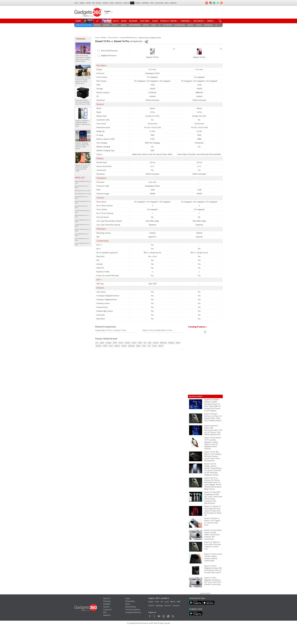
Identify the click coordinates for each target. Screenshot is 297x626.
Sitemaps (107, 601)
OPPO (105, 346)
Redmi (124, 346)
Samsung (131, 346)
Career (127, 598)
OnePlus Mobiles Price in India (82, 211)
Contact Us (107, 610)
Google (108, 343)
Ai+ (97, 343)
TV (159, 25)
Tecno (154, 346)
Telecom (106, 25)
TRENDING (80, 39)
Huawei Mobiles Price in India (82, 220)
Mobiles (97, 25)
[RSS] (221, 3)
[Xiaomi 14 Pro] (199, 51)
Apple (102, 343)
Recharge (198, 20)
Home (78, 20)
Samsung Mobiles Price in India (83, 182)
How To (115, 25)
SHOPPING (145, 3)
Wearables (208, 25)
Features (145, 20)
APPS (152, 3)
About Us (106, 598)
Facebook (149, 615)
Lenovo (155, 343)
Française (176, 606)
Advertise (107, 615)
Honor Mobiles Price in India (82, 239)
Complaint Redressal (133, 612)
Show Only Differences (109, 51)
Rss (172, 615)
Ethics (127, 604)
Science (199, 25)
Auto (116, 20)
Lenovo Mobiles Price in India (82, 244)
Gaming (123, 25)
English (150, 602)
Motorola (163, 343)
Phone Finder (113, 38)
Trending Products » (197, 327)
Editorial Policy (130, 607)
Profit (88, 3)
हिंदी (93, 3)
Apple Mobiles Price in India (82, 216)
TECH (132, 3)
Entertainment (134, 25)
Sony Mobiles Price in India (81, 234)
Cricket (105, 3)
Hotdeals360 (179, 25)
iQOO (140, 343)
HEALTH (126, 3)
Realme (117, 346)
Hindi (157, 602)
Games (137, 3)
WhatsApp (168, 615)
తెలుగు (172, 602)
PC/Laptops (167, 25)
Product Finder (168, 20)
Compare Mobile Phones (128, 38)
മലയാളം (159, 606)
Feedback (106, 604)
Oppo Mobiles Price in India (82, 186)
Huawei (127, 343)
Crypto (146, 25)
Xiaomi (160, 346)
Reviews (133, 20)
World (82, 3)
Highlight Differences (108, 56)
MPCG (167, 3)
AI (98, 20)
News (124, 20)
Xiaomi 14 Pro (199, 57)
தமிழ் (167, 602)
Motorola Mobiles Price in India (83, 202)
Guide (155, 20)
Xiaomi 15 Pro (152, 57)
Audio (153, 25)
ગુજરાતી (151, 606)
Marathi (173, 3)
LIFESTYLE (118, 3)
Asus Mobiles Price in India (81, 206)
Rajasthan (159, 3)
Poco (110, 346)
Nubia (178, 343)
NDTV (76, 3)
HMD (114, 343)
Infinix (134, 343)
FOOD (112, 3)
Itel (145, 343)
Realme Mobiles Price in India (82, 230)
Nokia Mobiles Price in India (82, 197)
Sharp (138, 346)
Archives (106, 607)
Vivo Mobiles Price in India (83, 193)
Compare (185, 20)
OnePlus (98, 346)
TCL (149, 346)
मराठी (178, 602)
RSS (104, 612)
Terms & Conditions (132, 610)
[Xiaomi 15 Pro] (152, 51)
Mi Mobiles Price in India (82, 190)
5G (216, 25)
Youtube (159, 615)
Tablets (190, 25)
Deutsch (168, 606)
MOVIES (98, 3)
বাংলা (161, 602)
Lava (149, 343)
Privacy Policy (130, 601)
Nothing (171, 343)
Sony (144, 346)
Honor (121, 343)
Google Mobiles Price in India (82, 225)
